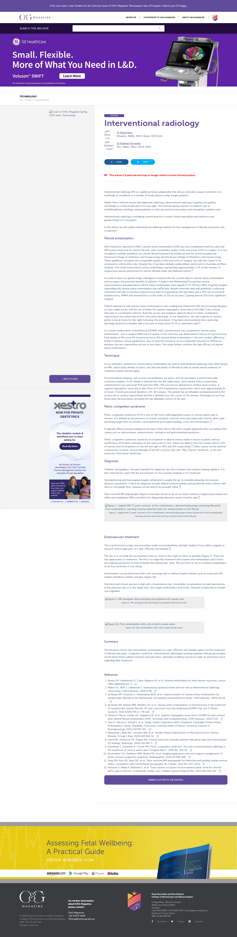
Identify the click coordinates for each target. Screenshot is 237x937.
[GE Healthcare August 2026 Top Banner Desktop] (118, 60)
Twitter (180, 921)
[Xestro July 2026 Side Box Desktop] (69, 449)
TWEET (146, 162)
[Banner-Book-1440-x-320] (118, 852)
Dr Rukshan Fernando (129, 143)
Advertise (131, 17)
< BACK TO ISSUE (70, 379)
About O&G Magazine (193, 17)
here (183, 5)
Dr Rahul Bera (124, 132)
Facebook (162, 921)
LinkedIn (198, 921)
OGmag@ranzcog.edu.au (81, 919)
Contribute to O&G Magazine (159, 17)
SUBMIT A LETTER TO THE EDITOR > (166, 780)
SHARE (119, 162)
